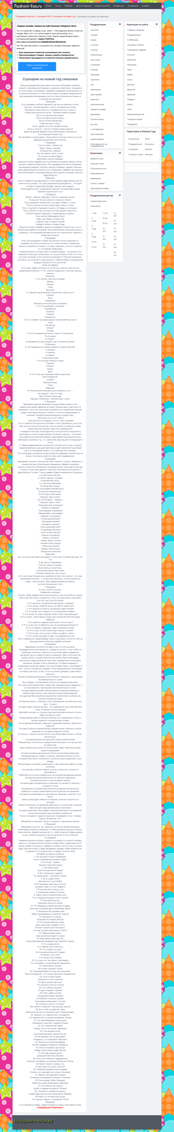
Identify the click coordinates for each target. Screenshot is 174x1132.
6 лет (94, 247)
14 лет (115, 222)
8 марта (145, 6)
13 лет (115, 214)
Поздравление (134, 144)
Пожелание (133, 139)
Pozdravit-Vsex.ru (28, 6)
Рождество (118, 6)
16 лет (115, 237)
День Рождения (83, 6)
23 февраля (133, 6)
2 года (94, 219)
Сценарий (133, 149)
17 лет (115, 245)
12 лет (104, 245)
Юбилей (68, 6)
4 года (94, 235)
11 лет (104, 237)
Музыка (148, 149)
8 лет (105, 218)
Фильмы (149, 154)
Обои (147, 139)
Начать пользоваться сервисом (37, 66)
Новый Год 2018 (102, 6)
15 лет (115, 230)
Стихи (48, 6)
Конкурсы (149, 144)
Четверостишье (134, 154)
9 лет (105, 223)
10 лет (104, 229)
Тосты (58, 6)
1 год (94, 213)
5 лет (94, 241)
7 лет (105, 213)
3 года (94, 227)
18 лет (115, 253)
